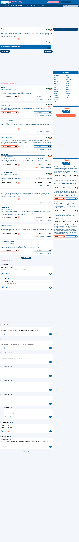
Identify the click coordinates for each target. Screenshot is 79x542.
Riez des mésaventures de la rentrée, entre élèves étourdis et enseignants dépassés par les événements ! (25, 47)
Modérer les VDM (65, 2)
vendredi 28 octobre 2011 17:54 (7, 267)
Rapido (3, 87)
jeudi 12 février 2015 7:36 (5, 356)
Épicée (12, 5)
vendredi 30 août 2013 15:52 (6, 342)
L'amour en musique (6, 172)
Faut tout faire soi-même (7, 241)
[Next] (24, 451)
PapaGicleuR (5, 422)
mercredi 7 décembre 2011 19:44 (7, 281)
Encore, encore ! (26, 257)
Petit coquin (4, 154)
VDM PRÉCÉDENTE (5, 51)
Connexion (76, 2)
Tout (2, 5)
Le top (26, 5)
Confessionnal (33, 5)
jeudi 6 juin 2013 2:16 (5, 328)
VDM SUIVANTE (48, 51)
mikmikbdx (4, 366)
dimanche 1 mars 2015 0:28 (6, 425)
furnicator (4, 436)
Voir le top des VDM (66, 115)
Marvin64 (4, 325)
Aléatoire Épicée (19, 5)
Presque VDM (41, 5)
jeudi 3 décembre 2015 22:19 (6, 439)
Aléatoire (7, 5)
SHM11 (3, 339)
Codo (3, 278)
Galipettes (4, 29)
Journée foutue (5, 207)
